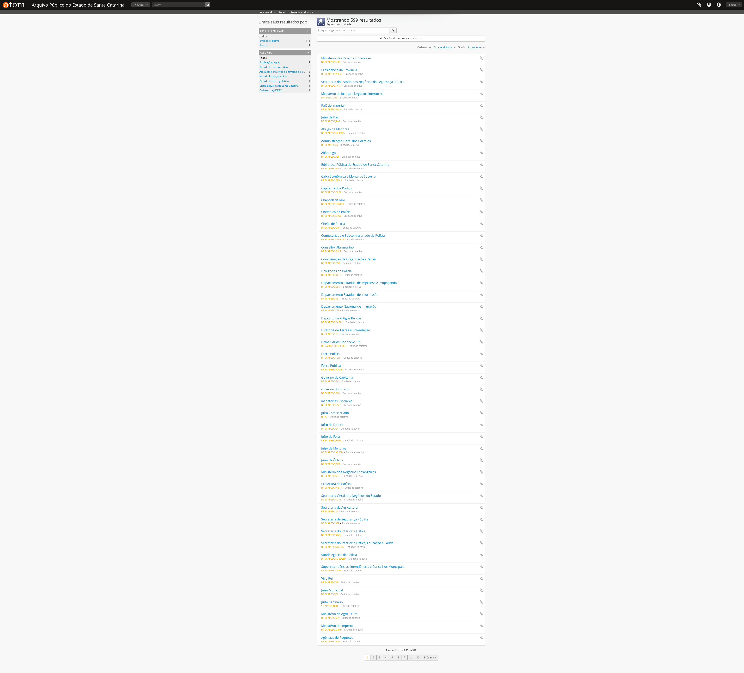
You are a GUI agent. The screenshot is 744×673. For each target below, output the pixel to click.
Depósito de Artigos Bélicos (341, 318)
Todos (263, 36)
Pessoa (263, 45)
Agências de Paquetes (337, 637)
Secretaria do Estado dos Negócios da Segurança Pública (362, 82)
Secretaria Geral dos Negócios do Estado (351, 496)
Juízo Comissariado (335, 413)
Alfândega (328, 153)
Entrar (732, 4)
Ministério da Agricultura (339, 614)
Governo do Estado (335, 389)
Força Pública (331, 365)
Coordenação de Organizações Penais (348, 259)
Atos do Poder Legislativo (274, 81)
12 (418, 657)
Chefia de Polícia (333, 224)
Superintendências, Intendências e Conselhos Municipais (362, 566)
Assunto (266, 52)
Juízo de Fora (330, 436)
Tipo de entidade (272, 30)
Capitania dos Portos (336, 188)
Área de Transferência (699, 5)
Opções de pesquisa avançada (401, 38)
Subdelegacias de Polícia (339, 555)
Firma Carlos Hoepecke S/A (341, 342)
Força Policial (330, 354)
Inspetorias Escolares (336, 401)
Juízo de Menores (333, 448)
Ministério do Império (337, 626)
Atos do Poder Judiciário (273, 76)
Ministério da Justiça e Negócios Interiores (352, 93)
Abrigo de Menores (335, 129)
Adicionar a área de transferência (481, 58)
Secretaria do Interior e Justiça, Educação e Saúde (357, 543)
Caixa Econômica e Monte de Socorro (348, 176)
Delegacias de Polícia (336, 271)
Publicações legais (269, 62)
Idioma (709, 5)
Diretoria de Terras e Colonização (345, 330)
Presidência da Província (339, 70)
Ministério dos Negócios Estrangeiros (348, 472)
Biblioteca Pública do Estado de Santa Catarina (355, 164)
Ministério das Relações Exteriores (346, 58)
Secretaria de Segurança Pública (344, 519)
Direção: (462, 47)
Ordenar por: (424, 47)
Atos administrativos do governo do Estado (284, 71)
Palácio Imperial (332, 105)
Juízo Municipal (332, 590)
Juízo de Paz (329, 117)
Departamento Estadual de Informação (349, 294)
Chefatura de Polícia (335, 212)
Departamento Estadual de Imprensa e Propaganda (359, 283)
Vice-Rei (327, 578)
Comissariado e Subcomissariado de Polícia (353, 235)
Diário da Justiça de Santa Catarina (279, 85)
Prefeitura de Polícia (336, 484)
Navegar (139, 4)
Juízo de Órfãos (332, 460)
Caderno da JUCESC (270, 90)
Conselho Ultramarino (337, 247)
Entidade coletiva (269, 40)
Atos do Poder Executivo (273, 67)
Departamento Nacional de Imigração (348, 306)
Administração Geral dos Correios (346, 141)
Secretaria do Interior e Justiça (343, 531)
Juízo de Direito (332, 425)
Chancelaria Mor (333, 200)
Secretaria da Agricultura (339, 507)
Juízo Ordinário (332, 602)
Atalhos (718, 5)
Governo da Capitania (337, 377)
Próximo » (430, 657)
